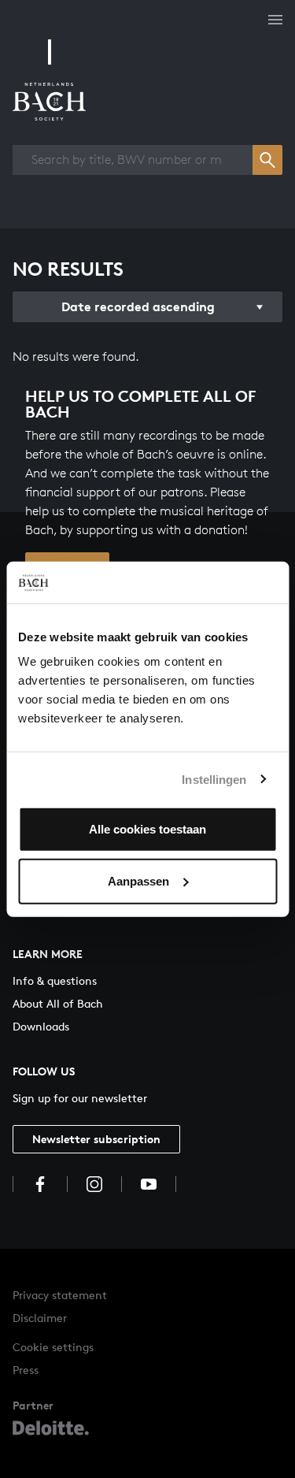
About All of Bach (58, 1003)
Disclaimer (40, 1317)
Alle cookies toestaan (147, 829)
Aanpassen (138, 880)
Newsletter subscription (96, 1139)
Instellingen (214, 778)
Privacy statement (60, 1295)
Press (26, 1369)
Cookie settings (53, 1347)
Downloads (41, 1026)
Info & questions (55, 980)
